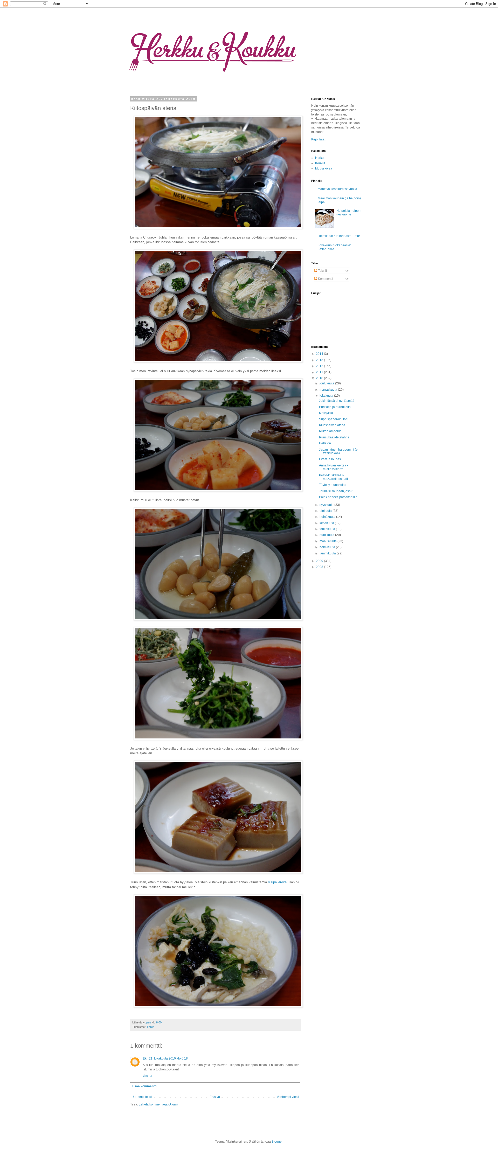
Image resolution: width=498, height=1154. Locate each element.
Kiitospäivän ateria (332, 425)
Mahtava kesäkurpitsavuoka (337, 189)
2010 (320, 378)
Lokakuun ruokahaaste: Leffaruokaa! (334, 247)
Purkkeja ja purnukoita (335, 407)
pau (149, 1022)
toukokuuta (328, 529)
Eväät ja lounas (330, 459)
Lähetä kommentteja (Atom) (158, 1104)
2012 (320, 366)
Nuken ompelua (330, 431)
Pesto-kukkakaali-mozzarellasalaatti (334, 477)
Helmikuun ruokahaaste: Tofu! (339, 236)
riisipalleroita (277, 882)
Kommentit (325, 279)
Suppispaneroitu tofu (333, 419)
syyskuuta (327, 505)
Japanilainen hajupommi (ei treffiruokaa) (338, 451)
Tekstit (322, 271)
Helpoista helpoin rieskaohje (348, 212)
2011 (320, 372)
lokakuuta (327, 395)
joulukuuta (327, 383)
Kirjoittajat (318, 139)
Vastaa (147, 1076)
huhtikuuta (327, 535)
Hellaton (325, 443)
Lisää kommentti (144, 1086)
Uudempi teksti (142, 1097)
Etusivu (215, 1097)
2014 (320, 354)
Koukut (320, 163)
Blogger (277, 1141)
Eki (145, 1058)
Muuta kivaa (323, 168)
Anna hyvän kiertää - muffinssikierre (333, 467)
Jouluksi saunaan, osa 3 (336, 491)
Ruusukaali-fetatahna (334, 437)
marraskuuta (329, 389)
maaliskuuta (328, 541)
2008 (320, 567)
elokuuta (326, 511)
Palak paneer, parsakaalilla (338, 497)
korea (150, 1026)
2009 (320, 561)
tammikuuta (328, 553)
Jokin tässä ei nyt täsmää (336, 401)
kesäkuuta (327, 523)
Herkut (319, 158)
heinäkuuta (328, 517)
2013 (320, 360)
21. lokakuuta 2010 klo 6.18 (168, 1058)
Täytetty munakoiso (332, 485)
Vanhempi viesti (288, 1097)
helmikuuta (328, 547)
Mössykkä (326, 413)
